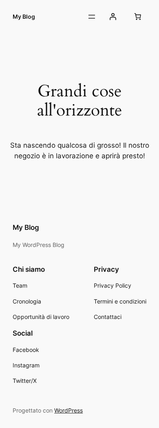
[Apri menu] (92, 17)
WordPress (68, 410)
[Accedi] (112, 16)
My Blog (24, 16)
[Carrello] (137, 16)
